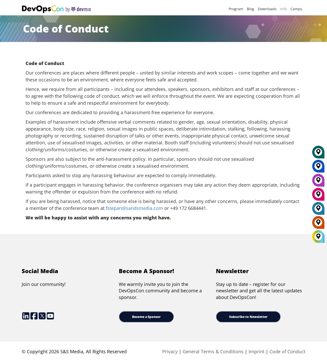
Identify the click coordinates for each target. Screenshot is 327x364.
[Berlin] (318, 182)
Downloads (267, 8)
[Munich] (318, 154)
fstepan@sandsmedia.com (134, 208)
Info (283, 8)
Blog (250, 8)
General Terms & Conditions (213, 351)
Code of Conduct (287, 351)
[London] (318, 210)
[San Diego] (318, 196)
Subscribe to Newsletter (248, 317)
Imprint (256, 351)
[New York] (318, 168)
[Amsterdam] (318, 224)
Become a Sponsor (146, 317)
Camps (296, 8)
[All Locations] (318, 237)
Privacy (170, 351)
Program (236, 8)
